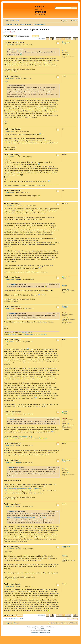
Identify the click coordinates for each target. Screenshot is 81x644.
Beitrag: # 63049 (9, 506)
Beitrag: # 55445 (9, 78)
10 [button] (57, 38)
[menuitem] (16, 20)
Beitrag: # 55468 (9, 131)
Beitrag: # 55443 (9, 45)
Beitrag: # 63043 (9, 462)
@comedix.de (43, 334)
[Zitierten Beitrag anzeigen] (28, 284)
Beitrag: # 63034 (9, 341)
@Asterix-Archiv (12, 334)
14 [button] (69, 38)
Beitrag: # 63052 (9, 549)
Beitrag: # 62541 (9, 205)
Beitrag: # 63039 (9, 445)
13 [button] (66, 38)
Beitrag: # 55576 (9, 192)
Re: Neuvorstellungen (14, 42)
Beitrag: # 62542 (9, 279)
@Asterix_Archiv (28, 334)
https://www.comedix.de (25, 332)
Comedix (12, 32)
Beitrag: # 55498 (9, 157)
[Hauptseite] (19, 9)
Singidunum (12, 284)
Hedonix (11, 419)
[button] (47, 38)
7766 (68, 318)
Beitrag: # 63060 (9, 586)
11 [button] (60, 38)
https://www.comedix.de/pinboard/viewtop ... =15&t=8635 (23, 488)
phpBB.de (47, 630)
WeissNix (64, 50)
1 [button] (53, 38)
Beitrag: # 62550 (9, 308)
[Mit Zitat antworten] (57, 42)
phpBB (35, 626)
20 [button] (74, 38)
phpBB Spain (42, 628)
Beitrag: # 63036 (9, 414)
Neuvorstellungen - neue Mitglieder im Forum (26, 29)
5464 (68, 54)
